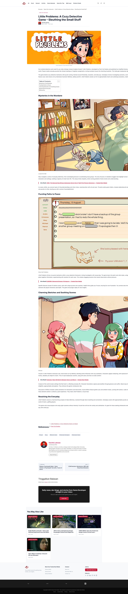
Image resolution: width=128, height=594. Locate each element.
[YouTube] (94, 575)
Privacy (66, 591)
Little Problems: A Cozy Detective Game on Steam (64, 423)
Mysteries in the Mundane (45, 83)
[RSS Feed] (85, 575)
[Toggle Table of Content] (57, 81)
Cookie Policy (60, 591)
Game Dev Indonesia (48, 9)
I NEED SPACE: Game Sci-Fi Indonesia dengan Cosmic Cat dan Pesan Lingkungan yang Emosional (88, 532)
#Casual (41, 434)
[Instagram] (96, 575)
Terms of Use (72, 591)
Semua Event (48, 571)
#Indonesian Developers (64, 434)
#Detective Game (53, 434)
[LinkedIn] (90, 575)
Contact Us (67, 573)
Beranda (40, 9)
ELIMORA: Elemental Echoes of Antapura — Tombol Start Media (64, 281)
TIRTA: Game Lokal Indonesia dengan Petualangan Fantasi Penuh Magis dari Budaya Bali (63, 532)
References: (42, 90)
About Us (67, 569)
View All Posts (53, 454)
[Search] (98, 3)
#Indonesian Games (76, 434)
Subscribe (64, 498)
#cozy (46, 434)
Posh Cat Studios (55, 426)
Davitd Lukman (45, 22)
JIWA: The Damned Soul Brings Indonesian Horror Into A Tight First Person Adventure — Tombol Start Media (77, 183)
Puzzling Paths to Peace (45, 85)
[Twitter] (88, 575)
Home (54, 591)
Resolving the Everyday (45, 88)
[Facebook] (92, 575)
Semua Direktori (48, 573)
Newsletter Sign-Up (91, 569)
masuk (46, 482)
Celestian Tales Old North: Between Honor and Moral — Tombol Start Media (67, 380)
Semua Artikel (48, 569)
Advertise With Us (69, 571)
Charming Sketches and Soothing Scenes (49, 86)
